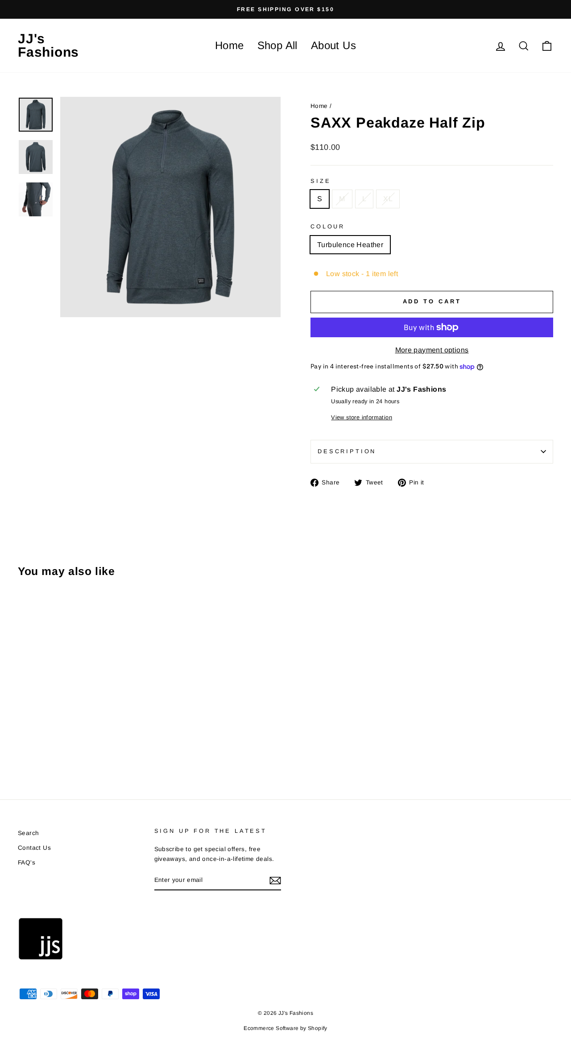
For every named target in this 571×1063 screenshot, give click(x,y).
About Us (333, 45)
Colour (327, 226)
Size (320, 181)
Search (28, 833)
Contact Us (34, 847)
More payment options (432, 350)
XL (388, 199)
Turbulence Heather (350, 244)
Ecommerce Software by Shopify (285, 1028)
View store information (361, 417)
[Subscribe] (275, 880)
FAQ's (26, 862)
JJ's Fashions (48, 45)
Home (229, 45)
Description (347, 451)
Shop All (277, 45)
